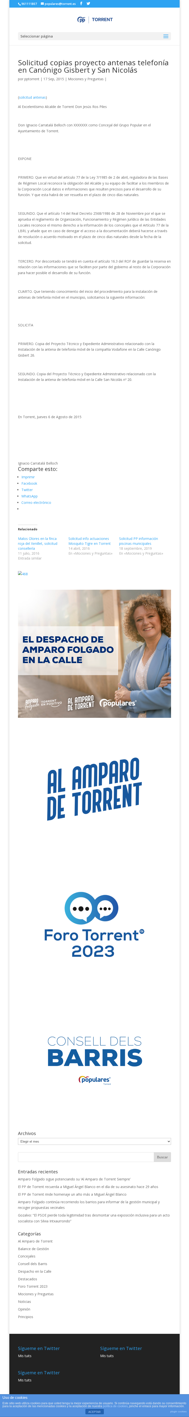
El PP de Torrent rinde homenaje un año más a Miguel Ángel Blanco (72, 1194)
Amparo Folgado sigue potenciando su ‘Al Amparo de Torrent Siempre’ (74, 1179)
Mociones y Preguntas (86, 79)
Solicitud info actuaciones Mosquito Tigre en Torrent (89, 541)
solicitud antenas (32, 97)
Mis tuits (25, 1355)
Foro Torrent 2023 (32, 1286)
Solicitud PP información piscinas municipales (138, 541)
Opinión (24, 1309)
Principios (25, 1316)
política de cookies (115, 1406)
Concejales (26, 1256)
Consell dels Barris (32, 1263)
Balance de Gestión (33, 1248)
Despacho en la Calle (34, 1271)
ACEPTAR (94, 1411)
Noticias (24, 1301)
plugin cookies (178, 1411)
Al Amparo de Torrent (35, 1241)
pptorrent (31, 79)
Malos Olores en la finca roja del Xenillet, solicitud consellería (37, 543)
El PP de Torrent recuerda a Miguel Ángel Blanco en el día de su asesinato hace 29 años (88, 1186)
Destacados (27, 1279)
